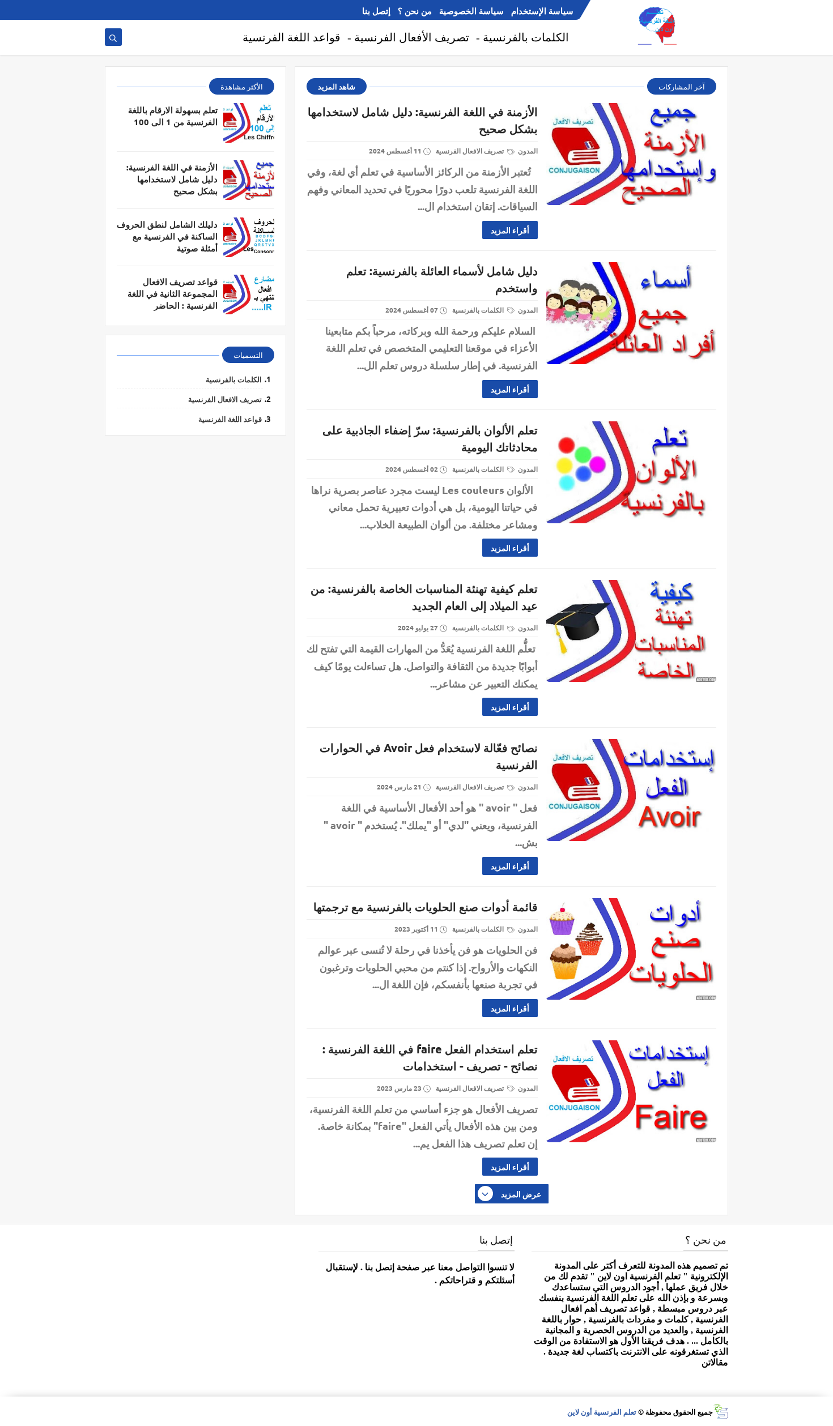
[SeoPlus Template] (720, 1411)
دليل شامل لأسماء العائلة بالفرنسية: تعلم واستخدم (442, 279)
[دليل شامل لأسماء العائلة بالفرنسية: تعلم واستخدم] (631, 313)
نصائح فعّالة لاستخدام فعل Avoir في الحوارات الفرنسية (429, 756)
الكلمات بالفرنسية (478, 309)
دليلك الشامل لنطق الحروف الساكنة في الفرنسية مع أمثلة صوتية (167, 236)
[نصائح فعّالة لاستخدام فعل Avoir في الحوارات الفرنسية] (631, 790)
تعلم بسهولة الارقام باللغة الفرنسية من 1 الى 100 (173, 115)
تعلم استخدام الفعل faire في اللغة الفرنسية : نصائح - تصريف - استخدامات (430, 1057)
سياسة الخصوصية (471, 10)
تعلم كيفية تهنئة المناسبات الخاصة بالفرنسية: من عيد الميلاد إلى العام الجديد (424, 597)
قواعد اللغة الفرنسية (292, 37)
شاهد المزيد (336, 86)
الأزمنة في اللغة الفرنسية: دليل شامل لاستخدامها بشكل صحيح (423, 120)
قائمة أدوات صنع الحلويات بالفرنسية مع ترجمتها (425, 906)
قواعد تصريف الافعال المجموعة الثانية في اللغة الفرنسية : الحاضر (173, 293)
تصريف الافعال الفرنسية (470, 150)
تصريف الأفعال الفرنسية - (408, 37)
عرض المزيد (521, 1194)
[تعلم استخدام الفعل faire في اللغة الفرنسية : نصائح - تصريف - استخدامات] (631, 1091)
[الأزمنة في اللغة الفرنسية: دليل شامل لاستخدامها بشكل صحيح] (631, 154)
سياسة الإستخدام (542, 10)
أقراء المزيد (510, 230)
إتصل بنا (376, 10)
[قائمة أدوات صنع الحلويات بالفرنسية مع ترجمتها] (631, 949)
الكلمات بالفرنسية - (522, 37)
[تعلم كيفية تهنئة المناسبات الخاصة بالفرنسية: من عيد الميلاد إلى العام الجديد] (631, 631)
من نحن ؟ (415, 10)
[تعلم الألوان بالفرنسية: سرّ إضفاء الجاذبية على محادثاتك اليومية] (631, 472)
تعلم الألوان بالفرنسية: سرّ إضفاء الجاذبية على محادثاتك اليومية (430, 438)
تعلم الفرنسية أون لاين (601, 1411)
